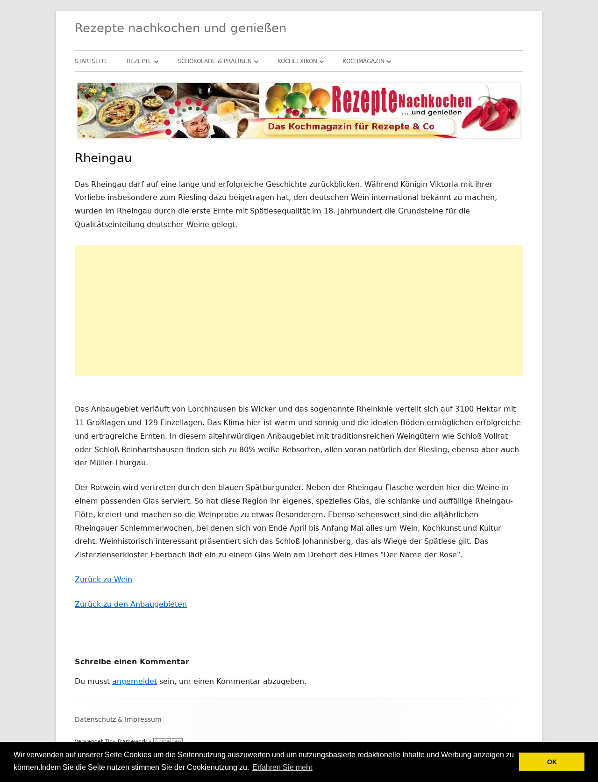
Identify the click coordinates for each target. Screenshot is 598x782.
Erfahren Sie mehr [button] (282, 767)
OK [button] (552, 762)
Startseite (91, 61)
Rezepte (139, 61)
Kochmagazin (363, 61)
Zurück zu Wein (103, 579)
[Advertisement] (299, 310)
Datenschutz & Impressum (118, 719)
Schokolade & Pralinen (215, 61)
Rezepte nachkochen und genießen (180, 28)
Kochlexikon (297, 61)
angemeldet (134, 681)
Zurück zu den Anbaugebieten (131, 604)
